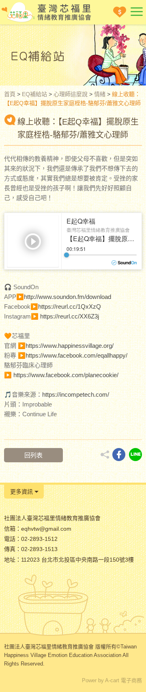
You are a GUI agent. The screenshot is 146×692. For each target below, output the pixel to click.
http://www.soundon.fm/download (67, 296)
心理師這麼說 (71, 94)
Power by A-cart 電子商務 (112, 680)
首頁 (9, 94)
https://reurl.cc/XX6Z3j (69, 316)
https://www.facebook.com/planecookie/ (65, 374)
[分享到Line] (135, 454)
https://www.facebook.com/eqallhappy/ (76, 355)
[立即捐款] (120, 12)
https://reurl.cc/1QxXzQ (69, 306)
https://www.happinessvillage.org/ (70, 345)
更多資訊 (21, 491)
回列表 (33, 455)
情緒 (99, 94)
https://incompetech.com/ (75, 394)
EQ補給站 (34, 94)
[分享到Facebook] (118, 454)
